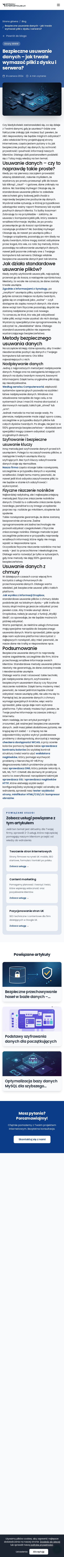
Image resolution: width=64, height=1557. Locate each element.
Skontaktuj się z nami (32, 1139)
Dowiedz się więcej (50, 1541)
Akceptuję (38, 1551)
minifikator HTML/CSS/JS (28, 794)
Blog (24, 21)
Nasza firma (10, 467)
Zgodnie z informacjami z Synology (24, 289)
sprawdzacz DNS (19, 768)
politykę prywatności (42, 1544)
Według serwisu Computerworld (23, 387)
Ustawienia (21, 1551)
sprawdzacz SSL (12, 779)
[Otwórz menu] (58, 5)
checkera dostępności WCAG (21, 742)
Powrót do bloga (16, 36)
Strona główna (10, 21)
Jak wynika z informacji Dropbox (23, 595)
